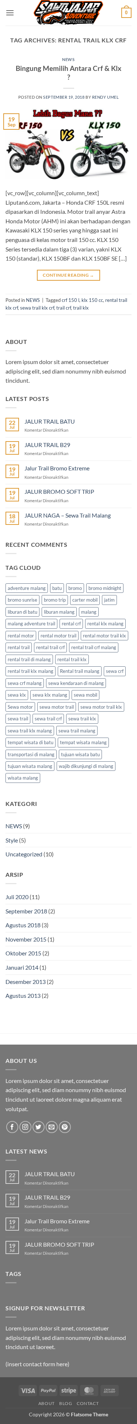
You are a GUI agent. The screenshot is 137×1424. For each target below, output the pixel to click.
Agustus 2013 (23, 995)
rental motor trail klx (104, 636)
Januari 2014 (21, 967)
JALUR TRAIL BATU (49, 421)
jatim (109, 600)
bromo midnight (104, 588)
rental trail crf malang (93, 647)
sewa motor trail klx (101, 707)
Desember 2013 (25, 981)
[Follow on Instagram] (25, 1127)
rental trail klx (72, 659)
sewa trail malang (76, 731)
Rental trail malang (79, 671)
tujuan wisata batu (80, 754)
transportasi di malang (31, 754)
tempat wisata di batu (30, 742)
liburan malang (59, 612)
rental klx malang (105, 623)
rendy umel (105, 97)
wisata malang (23, 778)
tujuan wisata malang (30, 766)
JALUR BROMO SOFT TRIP (59, 491)
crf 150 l (70, 300)
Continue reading (68, 275)
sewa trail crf (48, 719)
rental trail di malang (29, 659)
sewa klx (17, 695)
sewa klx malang (50, 695)
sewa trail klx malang (30, 731)
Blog (65, 1403)
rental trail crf (50, 647)
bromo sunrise (22, 600)
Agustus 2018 (23, 924)
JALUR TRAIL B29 (47, 444)
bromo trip (55, 600)
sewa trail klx (82, 719)
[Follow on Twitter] (39, 1127)
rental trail (19, 647)
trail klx (81, 308)
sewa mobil (85, 695)
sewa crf (114, 671)
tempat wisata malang (83, 742)
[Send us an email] (52, 1127)
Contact (88, 1403)
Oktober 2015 (23, 953)
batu (57, 588)
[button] (9, 13)
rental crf (71, 623)
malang (88, 612)
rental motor (21, 636)
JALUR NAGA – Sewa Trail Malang (67, 515)
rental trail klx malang (30, 671)
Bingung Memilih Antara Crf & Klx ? (68, 73)
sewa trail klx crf (37, 308)
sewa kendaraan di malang (76, 683)
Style (11, 840)
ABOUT (46, 1403)
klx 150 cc (92, 300)
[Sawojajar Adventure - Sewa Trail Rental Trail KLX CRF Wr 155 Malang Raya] (68, 13)
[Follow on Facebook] (12, 1127)
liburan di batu (22, 612)
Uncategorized (23, 854)
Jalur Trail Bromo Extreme (57, 468)
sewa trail (18, 719)
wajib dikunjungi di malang (86, 766)
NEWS (68, 59)
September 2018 (26, 911)
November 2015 (25, 939)
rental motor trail (58, 636)
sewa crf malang (25, 683)
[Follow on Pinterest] (65, 1127)
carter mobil (85, 600)
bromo (75, 588)
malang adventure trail (31, 623)
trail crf (63, 308)
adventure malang (27, 588)
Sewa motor (20, 707)
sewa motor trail (56, 707)
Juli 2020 (16, 896)
